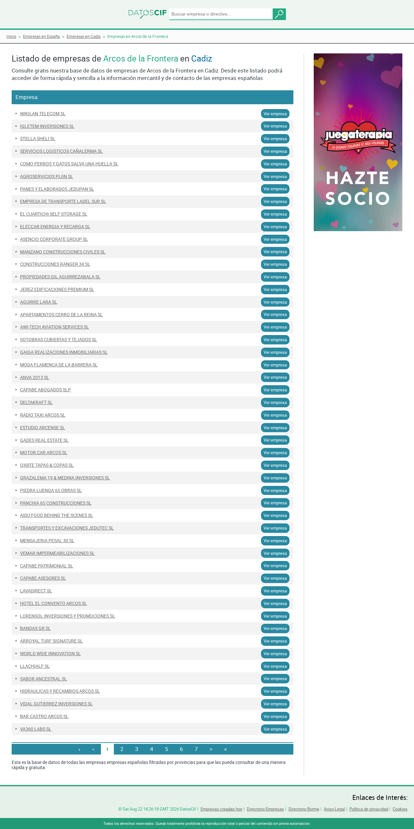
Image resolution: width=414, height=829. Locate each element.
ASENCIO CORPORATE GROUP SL (54, 239)
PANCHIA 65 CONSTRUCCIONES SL (56, 503)
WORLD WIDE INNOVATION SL (50, 653)
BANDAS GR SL (35, 628)
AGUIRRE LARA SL (38, 302)
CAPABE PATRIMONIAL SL (46, 566)
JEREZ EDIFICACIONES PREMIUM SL (57, 289)
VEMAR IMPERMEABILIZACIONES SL (57, 553)
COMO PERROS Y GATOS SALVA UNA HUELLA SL (69, 164)
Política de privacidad (368, 809)
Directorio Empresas (265, 809)
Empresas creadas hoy (221, 809)
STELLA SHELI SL (37, 138)
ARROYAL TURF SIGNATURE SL (51, 641)
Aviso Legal (334, 809)
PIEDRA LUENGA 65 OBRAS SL (51, 490)
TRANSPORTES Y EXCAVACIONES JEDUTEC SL (67, 528)
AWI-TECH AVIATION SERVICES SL (54, 327)
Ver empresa (275, 114)
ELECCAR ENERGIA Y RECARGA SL (55, 226)
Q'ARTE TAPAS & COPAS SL (47, 465)
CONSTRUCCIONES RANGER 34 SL (55, 264)
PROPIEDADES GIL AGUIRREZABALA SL (60, 276)
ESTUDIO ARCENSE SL (42, 427)
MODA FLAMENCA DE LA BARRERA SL (59, 365)
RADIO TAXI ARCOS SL (42, 415)
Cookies (400, 809)
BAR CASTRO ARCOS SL (44, 716)
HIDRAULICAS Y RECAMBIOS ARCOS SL (60, 691)
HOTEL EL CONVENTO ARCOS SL (53, 603)
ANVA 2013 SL (34, 377)
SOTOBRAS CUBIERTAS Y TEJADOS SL (58, 339)
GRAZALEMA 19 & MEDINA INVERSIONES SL (65, 478)
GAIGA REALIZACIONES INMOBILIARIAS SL (64, 352)
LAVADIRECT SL (36, 590)
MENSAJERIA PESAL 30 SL (47, 540)
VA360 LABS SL (35, 729)
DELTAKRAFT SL (36, 402)
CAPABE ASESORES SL (43, 578)
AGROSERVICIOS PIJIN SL (46, 176)
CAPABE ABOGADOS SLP (45, 389)
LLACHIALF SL (35, 666)
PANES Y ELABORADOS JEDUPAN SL (57, 189)
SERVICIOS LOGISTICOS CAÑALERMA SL (61, 151)
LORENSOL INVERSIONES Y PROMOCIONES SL (67, 616)
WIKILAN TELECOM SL (43, 113)
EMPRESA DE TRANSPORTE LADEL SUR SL (63, 201)
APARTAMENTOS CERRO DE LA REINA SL (61, 314)
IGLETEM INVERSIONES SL (47, 126)
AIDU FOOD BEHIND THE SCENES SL (56, 515)
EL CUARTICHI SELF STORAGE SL (53, 214)
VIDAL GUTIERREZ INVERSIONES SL (56, 703)
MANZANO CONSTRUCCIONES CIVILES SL (62, 252)
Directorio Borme (304, 809)
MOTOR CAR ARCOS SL (43, 452)
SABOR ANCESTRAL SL (43, 679)
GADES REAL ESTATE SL (44, 440)
